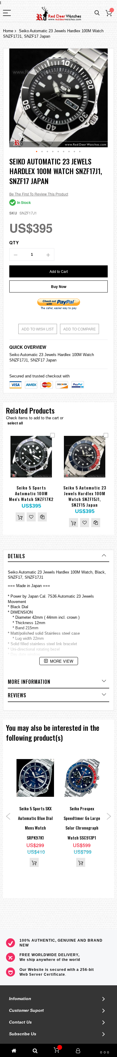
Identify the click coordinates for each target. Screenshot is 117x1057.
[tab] (58, 556)
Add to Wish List (38, 329)
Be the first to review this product (38, 193)
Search (97, 13)
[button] (37, 151)
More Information (29, 681)
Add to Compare (79, 329)
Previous (8, 816)
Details (16, 556)
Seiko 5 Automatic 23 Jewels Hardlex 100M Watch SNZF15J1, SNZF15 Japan (84, 496)
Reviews (17, 695)
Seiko (14, 354)
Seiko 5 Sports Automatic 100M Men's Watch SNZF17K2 (31, 493)
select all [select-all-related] (15, 423)
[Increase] (48, 255)
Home (8, 31)
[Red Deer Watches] (58, 13)
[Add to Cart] (20, 516)
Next (108, 816)
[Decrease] (16, 255)
